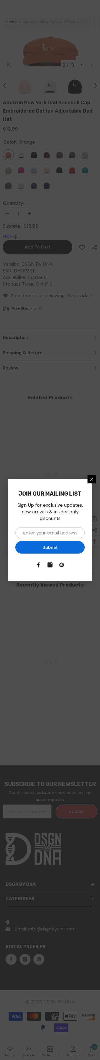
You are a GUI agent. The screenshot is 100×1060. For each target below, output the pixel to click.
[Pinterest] (62, 565)
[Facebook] (38, 565)
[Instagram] (50, 565)
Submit (50, 547)
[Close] (92, 479)
